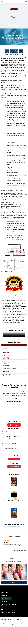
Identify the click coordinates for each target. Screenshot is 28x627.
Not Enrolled (14, 9)
